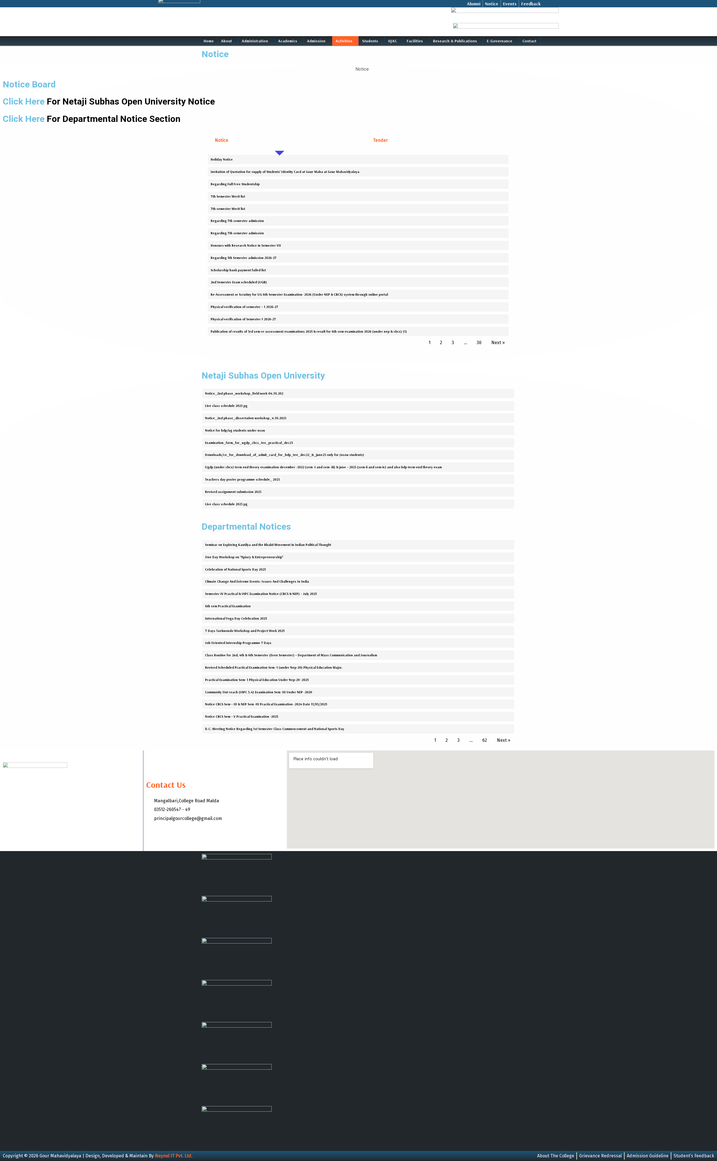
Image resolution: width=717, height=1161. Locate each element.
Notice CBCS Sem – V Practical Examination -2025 (241, 716)
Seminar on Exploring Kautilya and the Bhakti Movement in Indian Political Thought (268, 545)
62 (484, 740)
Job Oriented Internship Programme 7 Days (238, 643)
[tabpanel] (358, 251)
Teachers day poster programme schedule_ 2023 (242, 479)
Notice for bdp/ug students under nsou (235, 430)
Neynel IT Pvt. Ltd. (173, 1155)
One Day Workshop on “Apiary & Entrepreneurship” (244, 557)
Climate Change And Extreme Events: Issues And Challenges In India (257, 581)
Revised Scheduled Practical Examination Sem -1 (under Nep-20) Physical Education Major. (274, 667)
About (226, 40)
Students (370, 40)
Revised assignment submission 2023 (233, 492)
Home (209, 40)
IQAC (392, 40)
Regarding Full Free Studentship (235, 184)
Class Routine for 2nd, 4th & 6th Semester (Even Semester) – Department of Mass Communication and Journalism (291, 655)
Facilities (415, 40)
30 (479, 342)
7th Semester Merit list (228, 196)
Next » (498, 342)
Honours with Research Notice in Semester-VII (246, 245)
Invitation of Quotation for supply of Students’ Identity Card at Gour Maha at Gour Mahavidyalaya (285, 172)
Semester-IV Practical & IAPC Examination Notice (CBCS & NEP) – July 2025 (261, 594)
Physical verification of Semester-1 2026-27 (243, 319)
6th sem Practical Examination (228, 606)
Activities (344, 40)
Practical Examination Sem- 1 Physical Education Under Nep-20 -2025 (257, 680)
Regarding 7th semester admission (237, 221)
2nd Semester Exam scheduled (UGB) (239, 282)
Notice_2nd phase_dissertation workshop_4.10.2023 (245, 418)
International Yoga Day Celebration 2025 (236, 618)
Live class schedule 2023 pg (226, 406)
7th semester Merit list (228, 209)
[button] (228, 41)
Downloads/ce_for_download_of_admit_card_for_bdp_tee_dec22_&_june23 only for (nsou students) (284, 455)
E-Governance (499, 40)
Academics (287, 40)
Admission (316, 40)
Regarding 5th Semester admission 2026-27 (243, 258)
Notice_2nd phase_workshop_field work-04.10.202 (244, 393)
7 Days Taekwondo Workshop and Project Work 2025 (245, 631)
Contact (529, 40)
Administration (255, 40)
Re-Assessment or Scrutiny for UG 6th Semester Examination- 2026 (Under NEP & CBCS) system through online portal (299, 294)
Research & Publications (455, 40)
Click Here (109, 101)
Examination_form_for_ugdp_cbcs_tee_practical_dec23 (249, 443)
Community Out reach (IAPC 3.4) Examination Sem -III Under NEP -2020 (258, 692)
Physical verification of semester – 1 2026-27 (244, 307)
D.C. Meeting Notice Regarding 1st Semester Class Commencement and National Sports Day (274, 729)
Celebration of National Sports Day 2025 (235, 569)
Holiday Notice (222, 159)
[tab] (279, 140)
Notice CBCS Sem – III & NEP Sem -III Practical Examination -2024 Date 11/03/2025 (266, 704)
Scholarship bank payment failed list (238, 270)
